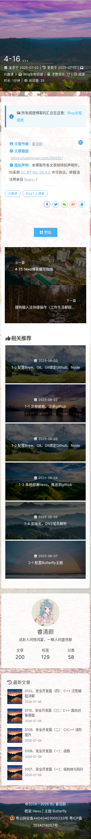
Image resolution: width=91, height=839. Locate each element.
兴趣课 (9, 74)
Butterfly (60, 811)
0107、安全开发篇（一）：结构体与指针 (54, 769)
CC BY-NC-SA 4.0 (36, 172)
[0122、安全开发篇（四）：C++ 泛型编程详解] (14, 696)
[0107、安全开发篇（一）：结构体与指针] (14, 772)
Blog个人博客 (35, 193)
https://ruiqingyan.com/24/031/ (37, 158)
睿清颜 (37, 144)
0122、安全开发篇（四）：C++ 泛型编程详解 (53, 693)
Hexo (37, 811)
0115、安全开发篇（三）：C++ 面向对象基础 (53, 712)
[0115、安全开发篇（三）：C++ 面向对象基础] (14, 716)
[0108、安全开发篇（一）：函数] (14, 754)
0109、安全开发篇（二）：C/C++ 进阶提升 (53, 732)
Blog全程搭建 (33, 74)
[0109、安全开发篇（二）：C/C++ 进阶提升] (14, 735)
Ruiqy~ (30, 179)
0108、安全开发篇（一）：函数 (47, 751)
